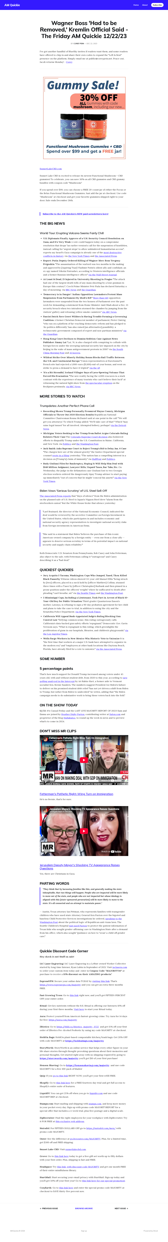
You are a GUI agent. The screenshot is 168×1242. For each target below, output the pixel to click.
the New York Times (79, 256)
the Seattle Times (86, 593)
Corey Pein (79, 43)
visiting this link (101, 981)
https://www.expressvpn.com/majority (60, 984)
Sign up (84, 1231)
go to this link (60, 1075)
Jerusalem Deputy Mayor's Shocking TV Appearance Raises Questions (80, 866)
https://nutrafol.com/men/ (101, 1128)
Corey (69, 62)
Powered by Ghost (151, 1231)
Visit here (79, 1009)
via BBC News (73, 386)
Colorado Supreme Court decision (89, 436)
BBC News (71, 289)
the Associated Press (106, 256)
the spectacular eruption (98, 383)
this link (74, 995)
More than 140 (100, 297)
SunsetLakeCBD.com (51, 168)
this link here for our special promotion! (103, 1180)
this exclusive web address (70, 1121)
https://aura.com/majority (63, 1019)
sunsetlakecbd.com (75, 1149)
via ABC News (109, 312)
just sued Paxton (78, 925)
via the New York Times (87, 611)
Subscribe (157, 5)
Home (136, 5)
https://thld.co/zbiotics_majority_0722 (78, 1026)
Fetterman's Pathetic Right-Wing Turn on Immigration (76, 794)
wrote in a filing (60, 455)
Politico (67, 444)
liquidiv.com (96, 1093)
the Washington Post (87, 444)
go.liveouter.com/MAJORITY (85, 1138)
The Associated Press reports (55, 496)
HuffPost (96, 459)
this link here (63, 1082)
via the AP (95, 367)
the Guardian (89, 289)
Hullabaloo (69, 717)
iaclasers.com (119, 967)
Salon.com (115, 714)
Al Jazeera (75, 352)
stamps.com (95, 1103)
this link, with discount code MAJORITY (78, 1166)
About (145, 5)
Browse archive (84, 1208)
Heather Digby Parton (72, 714)
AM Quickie (12, 5)
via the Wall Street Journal (102, 274)
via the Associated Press (109, 649)
